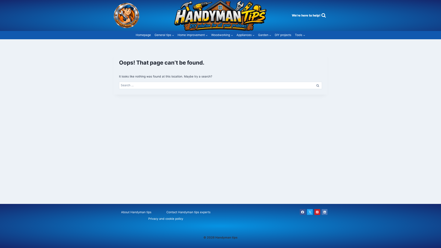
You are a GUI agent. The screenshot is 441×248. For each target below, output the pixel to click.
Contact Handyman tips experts (188, 212)
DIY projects (283, 35)
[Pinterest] (317, 212)
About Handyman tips (136, 212)
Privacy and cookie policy (165, 218)
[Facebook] (303, 212)
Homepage (143, 35)
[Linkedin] (324, 212)
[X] (310, 212)
